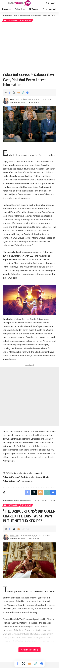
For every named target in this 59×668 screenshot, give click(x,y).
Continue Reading (29, 649)
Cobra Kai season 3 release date (18, 481)
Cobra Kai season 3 (33, 473)
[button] (5, 3)
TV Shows (26, 20)
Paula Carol (14, 99)
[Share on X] (14, 92)
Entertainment (11, 20)
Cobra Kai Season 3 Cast (14, 477)
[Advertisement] (29, 47)
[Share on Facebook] (10, 92)
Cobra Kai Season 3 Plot (37, 477)
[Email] (19, 92)
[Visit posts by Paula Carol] (6, 101)
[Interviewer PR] (19, 3)
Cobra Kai (18, 473)
